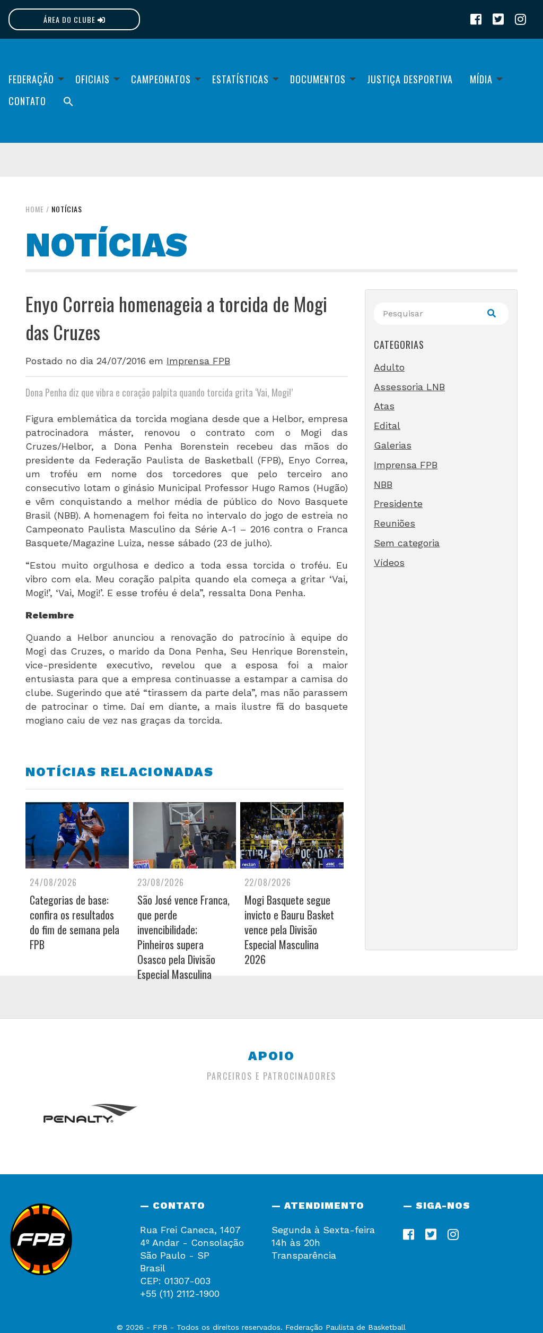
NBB (383, 484)
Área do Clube (70, 19)
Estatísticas (240, 79)
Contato (27, 101)
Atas (384, 405)
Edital (387, 425)
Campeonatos (161, 79)
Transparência (304, 1255)
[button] (68, 101)
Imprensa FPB (198, 360)
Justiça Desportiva (410, 79)
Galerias (392, 445)
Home (34, 208)
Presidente (398, 503)
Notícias (66, 208)
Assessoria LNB (409, 386)
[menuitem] (33, 79)
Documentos (318, 79)
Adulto (389, 367)
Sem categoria (407, 542)
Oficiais (92, 79)
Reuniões (394, 523)
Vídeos (389, 562)
